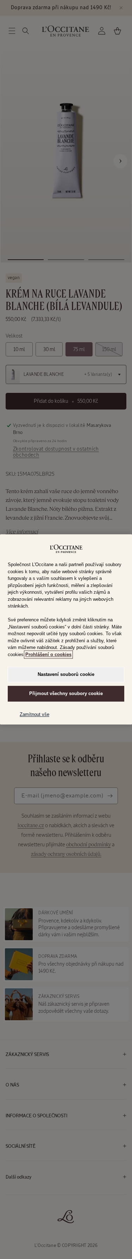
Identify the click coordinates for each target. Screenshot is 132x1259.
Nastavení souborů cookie (66, 674)
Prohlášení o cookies (48, 654)
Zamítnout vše (34, 714)
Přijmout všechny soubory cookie (66, 693)
